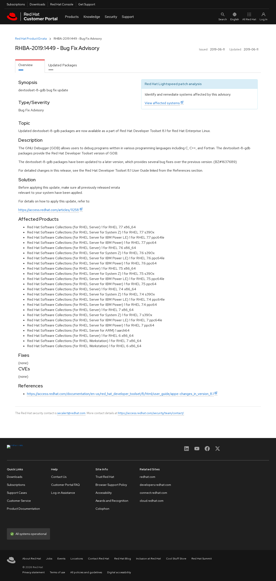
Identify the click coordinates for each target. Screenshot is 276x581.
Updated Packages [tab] (62, 65)
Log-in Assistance (63, 493)
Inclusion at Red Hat (148, 558)
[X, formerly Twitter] (217, 450)
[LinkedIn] (186, 450)
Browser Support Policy (111, 485)
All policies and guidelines (86, 572)
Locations (77, 558)
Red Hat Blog (122, 558)
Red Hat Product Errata (31, 38)
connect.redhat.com (153, 493)
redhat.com (147, 477)
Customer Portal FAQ (65, 485)
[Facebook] (207, 450)
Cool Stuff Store (176, 558)
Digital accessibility (119, 572)
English (234, 19)
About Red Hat (31, 558)
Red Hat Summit (201, 558)
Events (61, 558)
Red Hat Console (61, 4)
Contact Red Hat (98, 558)
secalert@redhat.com (71, 413)
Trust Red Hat (105, 477)
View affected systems (162, 103)
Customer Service (19, 501)
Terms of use (57, 572)
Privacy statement (33, 572)
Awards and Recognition (112, 501)
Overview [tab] (25, 65)
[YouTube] (196, 450)
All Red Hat (249, 19)
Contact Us (58, 477)
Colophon (102, 509)
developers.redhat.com (155, 485)
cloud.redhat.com (151, 501)
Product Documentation (23, 509)
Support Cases (17, 493)
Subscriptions (16, 4)
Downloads (37, 4)
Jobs (49, 558)
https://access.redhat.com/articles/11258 (48, 210)
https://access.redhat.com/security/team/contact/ (151, 413)
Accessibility (104, 493)
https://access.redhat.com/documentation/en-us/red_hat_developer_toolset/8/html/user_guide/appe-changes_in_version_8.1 (120, 393)
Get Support (86, 4)
